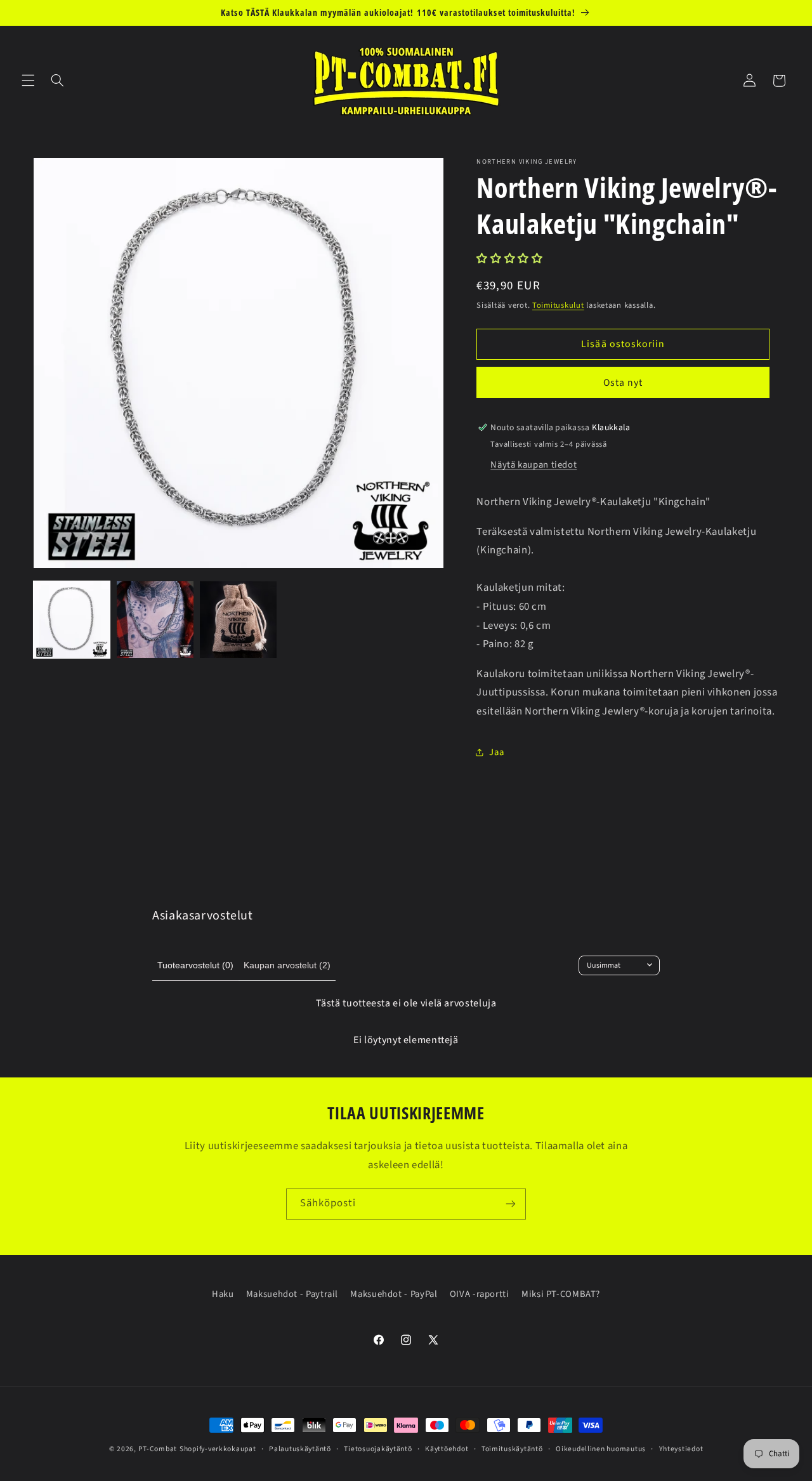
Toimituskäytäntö (512, 1449)
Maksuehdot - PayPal (393, 1294)
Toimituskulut (558, 305)
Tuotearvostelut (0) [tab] (195, 965)
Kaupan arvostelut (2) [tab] (287, 965)
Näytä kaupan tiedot (533, 464)
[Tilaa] (510, 1204)
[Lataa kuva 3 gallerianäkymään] (238, 619)
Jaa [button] (496, 752)
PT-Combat (158, 1449)
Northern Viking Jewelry (526, 162)
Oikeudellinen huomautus (601, 1449)
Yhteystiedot (681, 1449)
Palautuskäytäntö (300, 1449)
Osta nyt (623, 383)
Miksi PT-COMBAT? (560, 1294)
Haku (223, 1294)
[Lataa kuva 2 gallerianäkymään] (155, 619)
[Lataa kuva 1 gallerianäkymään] (72, 619)
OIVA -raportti (479, 1294)
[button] (28, 80)
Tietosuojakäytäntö (378, 1449)
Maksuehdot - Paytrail (292, 1294)
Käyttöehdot (446, 1449)
